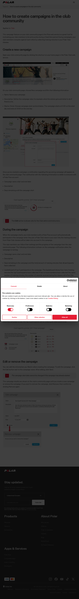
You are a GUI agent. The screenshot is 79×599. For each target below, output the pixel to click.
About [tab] (65, 286)
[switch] (30, 309)
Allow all (65, 317)
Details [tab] (39, 286)
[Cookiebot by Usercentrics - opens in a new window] (68, 280)
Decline (14, 317)
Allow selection (39, 317)
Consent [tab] (14, 286)
